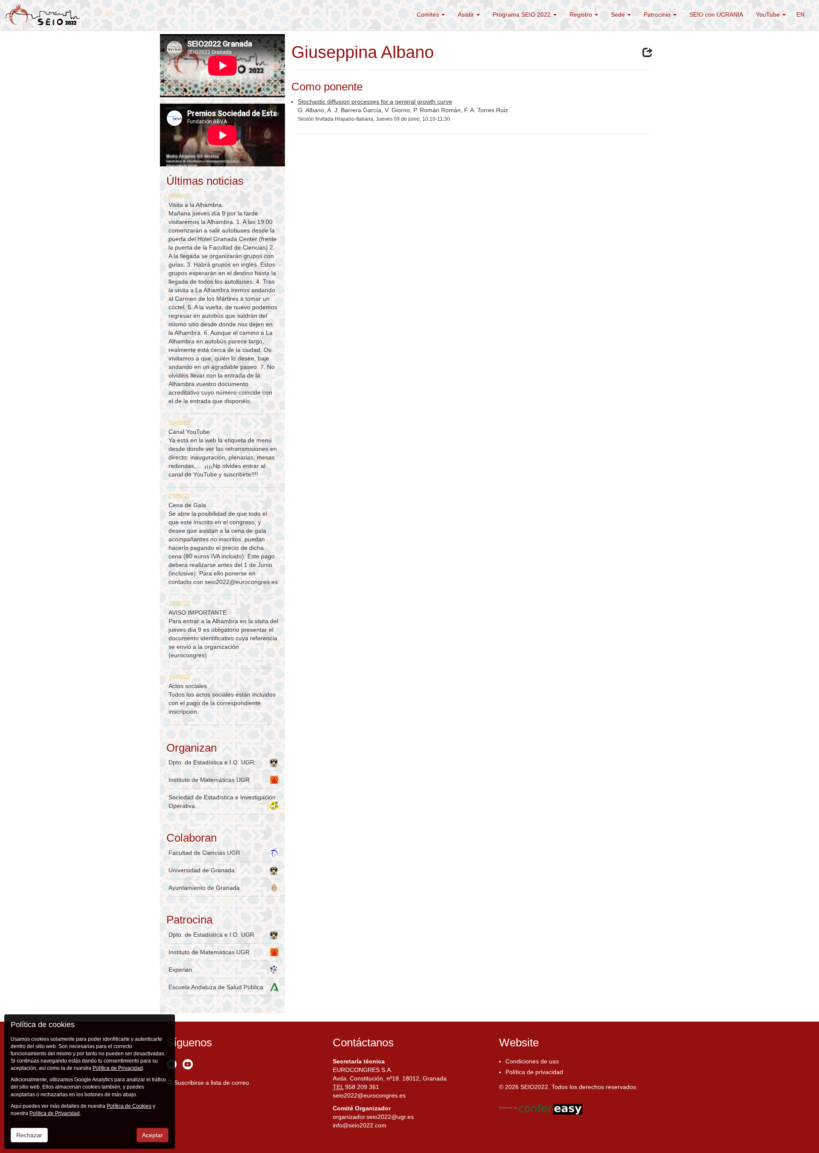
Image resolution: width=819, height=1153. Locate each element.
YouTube (768, 14)
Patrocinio (658, 14)
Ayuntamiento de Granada (204, 887)
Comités (429, 14)
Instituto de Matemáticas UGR (209, 779)
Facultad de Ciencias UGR (204, 852)
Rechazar (29, 1135)
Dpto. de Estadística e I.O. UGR (211, 762)
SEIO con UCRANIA (716, 14)
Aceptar (152, 1135)
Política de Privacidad (118, 1068)
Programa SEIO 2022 (522, 14)
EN (800, 14)
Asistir (467, 14)
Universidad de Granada (201, 870)
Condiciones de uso (532, 1061)
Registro (581, 14)
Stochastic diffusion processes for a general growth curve (375, 101)
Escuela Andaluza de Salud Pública (215, 987)
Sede (619, 14)
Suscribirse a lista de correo (210, 1082)
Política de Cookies (129, 1106)
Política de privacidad (534, 1072)
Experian (180, 969)
